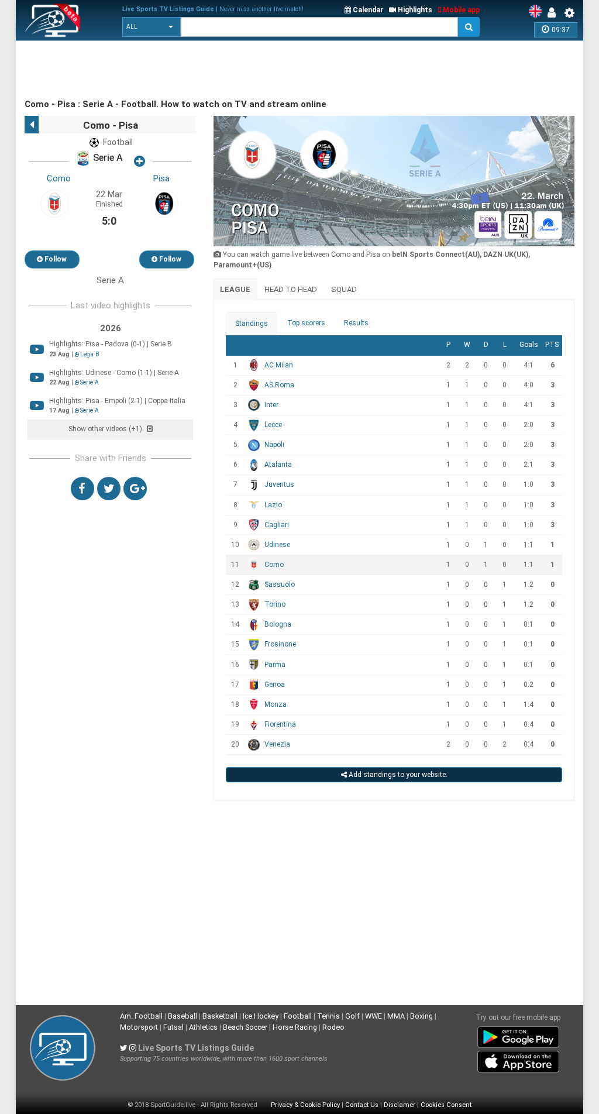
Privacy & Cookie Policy (305, 1105)
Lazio (273, 505)
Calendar (367, 10)
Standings (251, 323)
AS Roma (279, 385)
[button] (151, 27)
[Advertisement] (237, 70)
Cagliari (276, 525)
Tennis (328, 1016)
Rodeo (333, 1027)
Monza (275, 704)
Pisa (161, 178)
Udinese (277, 545)
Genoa (274, 684)
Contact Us (361, 1105)
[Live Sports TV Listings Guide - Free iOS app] (518, 1059)
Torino (274, 604)
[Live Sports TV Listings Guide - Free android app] (518, 1035)
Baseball (182, 1016)
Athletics (203, 1027)
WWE (373, 1016)
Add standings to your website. (397, 775)
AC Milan (278, 365)
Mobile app (460, 10)
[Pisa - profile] (164, 203)
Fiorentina (280, 724)
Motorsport (139, 1027)
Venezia (277, 744)
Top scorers (306, 323)
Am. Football (141, 1016)
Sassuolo (279, 584)
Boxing (421, 1016)
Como (59, 178)
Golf (352, 1016)
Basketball (219, 1016)
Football (298, 1016)
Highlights (414, 10)
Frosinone (280, 644)
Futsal (173, 1027)
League (235, 289)
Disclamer (399, 1105)
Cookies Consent (446, 1105)
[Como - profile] (54, 203)
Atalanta (278, 464)
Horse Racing (295, 1027)
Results (356, 323)
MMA (396, 1016)
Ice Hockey (260, 1016)
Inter (271, 405)
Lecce (273, 425)
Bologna (277, 624)
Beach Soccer (245, 1027)
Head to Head (290, 289)
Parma (274, 665)
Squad (344, 289)
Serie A (107, 158)
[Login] (555, 13)
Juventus (279, 484)
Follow (55, 259)
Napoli (274, 445)
